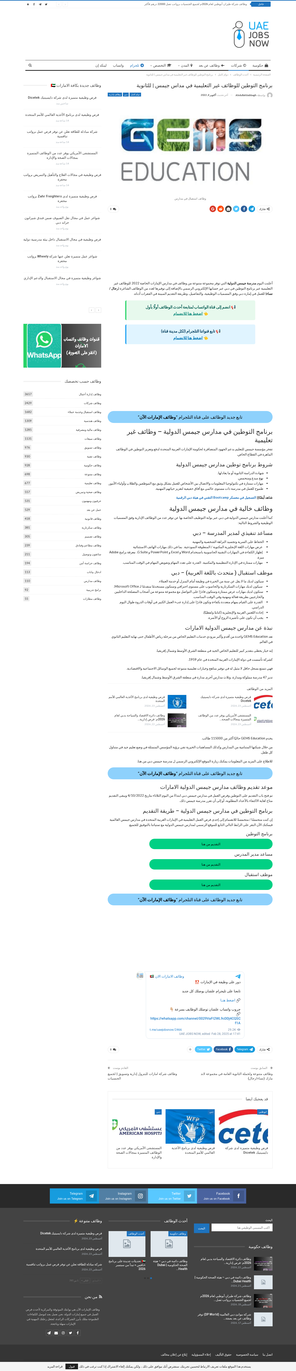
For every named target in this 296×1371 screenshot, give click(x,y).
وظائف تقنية (94, 456)
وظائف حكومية (92, 465)
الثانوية (140, 1233)
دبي (125, 94)
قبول (72, 1366)
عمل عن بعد (94, 509)
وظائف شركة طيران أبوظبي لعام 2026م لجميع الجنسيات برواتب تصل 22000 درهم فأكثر (195, 4)
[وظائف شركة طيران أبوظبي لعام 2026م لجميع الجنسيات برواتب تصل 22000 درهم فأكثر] (263, 1301)
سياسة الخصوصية (247, 1354)
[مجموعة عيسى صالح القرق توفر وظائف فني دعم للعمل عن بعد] (169, 1244)
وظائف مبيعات (93, 438)
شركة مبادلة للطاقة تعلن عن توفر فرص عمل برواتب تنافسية (64, 1264)
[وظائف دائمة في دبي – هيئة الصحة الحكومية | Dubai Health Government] (263, 1282)
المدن (185, 65)
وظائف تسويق (92, 447)
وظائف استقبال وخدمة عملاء (84, 412)
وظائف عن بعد (209, 65)
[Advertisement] (190, 248)
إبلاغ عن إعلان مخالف (174, 1354)
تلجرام (134, 65)
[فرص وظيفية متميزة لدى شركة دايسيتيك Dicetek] (263, 702)
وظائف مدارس (92, 581)
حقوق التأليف (223, 1354)
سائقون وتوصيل (91, 554)
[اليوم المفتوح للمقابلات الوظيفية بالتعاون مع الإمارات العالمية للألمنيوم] (127, 1244)
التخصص (159, 65)
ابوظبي (263, 1111)
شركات (236, 65)
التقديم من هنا (211, 844)
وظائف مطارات (92, 598)
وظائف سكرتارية (91, 527)
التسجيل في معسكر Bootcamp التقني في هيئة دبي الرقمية (216, 497)
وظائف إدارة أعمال (90, 394)
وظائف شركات (92, 403)
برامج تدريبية (93, 589)
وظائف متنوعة (93, 474)
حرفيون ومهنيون (91, 501)
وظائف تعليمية (93, 483)
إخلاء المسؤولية (201, 1354)
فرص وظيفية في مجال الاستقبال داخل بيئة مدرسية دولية (62, 239)
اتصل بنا (268, 1354)
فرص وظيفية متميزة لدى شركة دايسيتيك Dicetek (62, 98)
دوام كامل (135, 94)
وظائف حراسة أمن (90, 563)
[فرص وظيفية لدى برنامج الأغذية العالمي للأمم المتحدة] (177, 702)
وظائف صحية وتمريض (88, 492)
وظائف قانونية (93, 518)
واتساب (118, 65)
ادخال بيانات (94, 572)
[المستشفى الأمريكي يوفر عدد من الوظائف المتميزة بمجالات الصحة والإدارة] (263, 720)
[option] (62, 192)
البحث (269, 1220)
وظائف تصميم (93, 536)
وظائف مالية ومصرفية (88, 429)
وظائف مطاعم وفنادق (88, 545)
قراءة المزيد (55, 1366)
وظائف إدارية (115, 94)
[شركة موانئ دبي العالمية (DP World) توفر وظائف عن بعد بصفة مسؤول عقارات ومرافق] (263, 1319)
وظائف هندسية (92, 421)
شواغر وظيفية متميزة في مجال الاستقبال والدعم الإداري (62, 278)
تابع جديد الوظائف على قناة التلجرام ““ (190, 416)
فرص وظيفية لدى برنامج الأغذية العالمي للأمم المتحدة (62, 115)
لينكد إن (101, 65)
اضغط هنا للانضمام (188, 313)
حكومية (257, 65)
